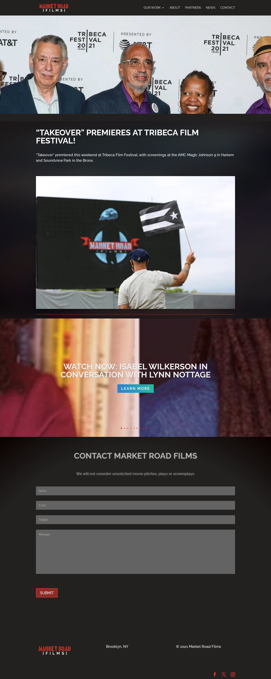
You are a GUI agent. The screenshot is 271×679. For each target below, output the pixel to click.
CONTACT (227, 7)
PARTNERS (193, 7)
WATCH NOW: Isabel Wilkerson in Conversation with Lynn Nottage (135, 370)
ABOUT (174, 7)
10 (149, 428)
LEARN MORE (135, 388)
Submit (47, 593)
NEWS (210, 7)
